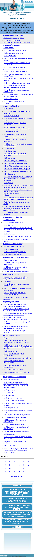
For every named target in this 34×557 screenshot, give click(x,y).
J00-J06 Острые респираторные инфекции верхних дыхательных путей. (17, 128)
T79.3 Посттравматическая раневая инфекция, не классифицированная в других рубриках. (16, 208)
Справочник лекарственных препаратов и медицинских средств (17, 507)
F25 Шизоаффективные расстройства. (18, 358)
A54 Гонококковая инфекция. (14, 400)
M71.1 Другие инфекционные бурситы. (18, 171)
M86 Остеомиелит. (10, 174)
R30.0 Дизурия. (9, 234)
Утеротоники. (8, 281)
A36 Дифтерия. (9, 390)
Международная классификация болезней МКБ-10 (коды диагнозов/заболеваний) (17, 492)
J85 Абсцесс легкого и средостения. (17, 271)
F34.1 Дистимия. (10, 56)
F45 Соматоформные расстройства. (17, 83)
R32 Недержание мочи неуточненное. (17, 236)
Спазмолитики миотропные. (13, 222)
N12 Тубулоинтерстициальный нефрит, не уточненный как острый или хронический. (17, 178)
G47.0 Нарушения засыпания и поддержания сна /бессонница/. (14, 86)
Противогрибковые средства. (13, 246)
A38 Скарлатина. (10, 395)
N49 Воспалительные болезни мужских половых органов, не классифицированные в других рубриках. (17, 192)
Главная (17, 486)
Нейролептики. (8, 338)
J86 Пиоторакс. (9, 148)
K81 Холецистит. (10, 151)
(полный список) (17, 476)
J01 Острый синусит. (11, 131)
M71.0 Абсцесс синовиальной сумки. (17, 169)
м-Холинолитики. (9, 220)
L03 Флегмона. (9, 158)
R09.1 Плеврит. (9, 452)
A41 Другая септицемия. (13, 398)
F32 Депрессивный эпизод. (14, 53)
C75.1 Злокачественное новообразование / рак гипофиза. (15, 318)
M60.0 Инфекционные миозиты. (15, 161)
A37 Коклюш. (9, 392)
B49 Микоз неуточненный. (13, 254)
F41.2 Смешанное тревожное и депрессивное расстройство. (14, 68)
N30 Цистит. (8, 183)
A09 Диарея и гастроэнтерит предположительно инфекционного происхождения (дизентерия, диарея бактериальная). (16, 384)
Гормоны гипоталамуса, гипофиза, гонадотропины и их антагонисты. (15, 278)
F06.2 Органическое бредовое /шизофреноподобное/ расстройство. (16, 341)
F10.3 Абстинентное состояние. (15, 50)
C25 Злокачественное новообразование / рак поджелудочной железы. (18, 314)
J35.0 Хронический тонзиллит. (14, 424)
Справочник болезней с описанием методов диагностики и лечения (17, 500)
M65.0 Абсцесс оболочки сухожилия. (17, 166)
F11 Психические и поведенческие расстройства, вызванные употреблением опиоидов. (18, 346)
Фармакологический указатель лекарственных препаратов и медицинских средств (17, 514)
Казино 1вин (17, 527)
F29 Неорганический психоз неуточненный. (13, 361)
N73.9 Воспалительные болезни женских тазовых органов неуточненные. (18, 198)
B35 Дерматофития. (11, 249)
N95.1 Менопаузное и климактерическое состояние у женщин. (18, 95)
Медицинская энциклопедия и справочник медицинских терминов (17, 521)
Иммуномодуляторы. (10, 260)
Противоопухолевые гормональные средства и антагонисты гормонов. (16, 309)
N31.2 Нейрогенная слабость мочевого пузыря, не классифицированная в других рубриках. (18, 229)
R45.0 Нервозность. (11, 99)
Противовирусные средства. (13, 38)
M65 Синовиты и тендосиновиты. (16, 163)
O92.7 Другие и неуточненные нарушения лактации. (14, 293)
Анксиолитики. (8, 48)
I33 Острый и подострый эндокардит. (17, 415)
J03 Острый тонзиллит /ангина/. (15, 134)
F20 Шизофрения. (10, 351)
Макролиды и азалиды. (11, 379)
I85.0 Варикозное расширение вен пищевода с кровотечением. (16, 327)
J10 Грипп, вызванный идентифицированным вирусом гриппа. (17, 41)
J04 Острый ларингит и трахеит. (15, 137)
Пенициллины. (8, 109)
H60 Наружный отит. (11, 116)
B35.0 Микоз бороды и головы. (15, 252)
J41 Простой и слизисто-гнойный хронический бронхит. (15, 268)
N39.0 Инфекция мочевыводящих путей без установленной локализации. (18, 186)
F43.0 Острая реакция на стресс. (15, 71)
